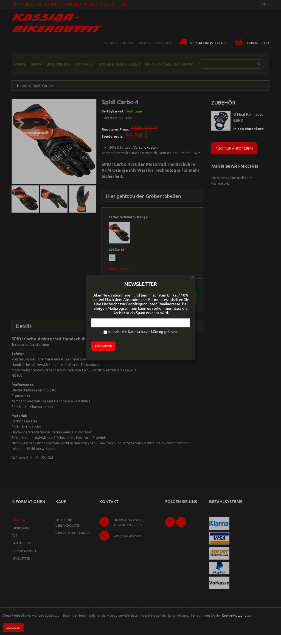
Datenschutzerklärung (145, 331)
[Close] (193, 277)
